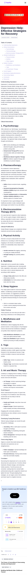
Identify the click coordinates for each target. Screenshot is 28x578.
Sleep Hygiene (10, 61)
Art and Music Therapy (12, 69)
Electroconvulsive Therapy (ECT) (14, 53)
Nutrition (8, 59)
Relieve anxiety (8, 551)
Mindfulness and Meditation (13, 65)
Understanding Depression (10, 45)
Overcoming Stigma (9, 75)
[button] (25, 3)
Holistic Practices (8, 63)
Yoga (7, 67)
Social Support (7, 71)
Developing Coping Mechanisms (12, 73)
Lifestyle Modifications (9, 55)
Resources (6, 79)
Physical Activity (10, 57)
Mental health (14, 37)
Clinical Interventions (9, 47)
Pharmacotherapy (10, 51)
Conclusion (6, 77)
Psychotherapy (10, 49)
